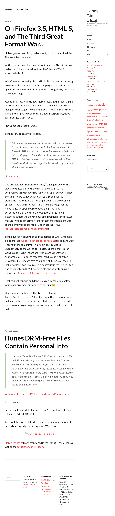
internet (101, 127)
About (89, 39)
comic (102, 117)
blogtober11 (97, 114)
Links (89, 51)
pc (105, 135)
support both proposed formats (38, 240)
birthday (89, 114)
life (97, 132)
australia (89, 110)
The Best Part (92, 76)
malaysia (90, 136)
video (91, 145)
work (96, 148)
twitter (103, 142)
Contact (90, 43)
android (95, 105)
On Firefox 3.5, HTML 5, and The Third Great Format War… (39, 36)
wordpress (91, 148)
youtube (101, 148)
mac (105, 132)
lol (100, 132)
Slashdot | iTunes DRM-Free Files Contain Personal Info (38, 393)
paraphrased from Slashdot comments (27, 228)
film (102, 120)
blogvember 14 (93, 117)
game (90, 124)
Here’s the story (14, 442)
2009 (90, 105)
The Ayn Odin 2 (92, 90)
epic (91, 120)
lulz (102, 132)
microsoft (96, 136)
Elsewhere (91, 47)
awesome (99, 110)
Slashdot (13, 176)
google (90, 127)
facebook (96, 120)
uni (88, 145)
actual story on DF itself (30, 446)
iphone (91, 131)
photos (103, 139)
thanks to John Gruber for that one (38, 272)
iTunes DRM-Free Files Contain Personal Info (37, 342)
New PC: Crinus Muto (94, 66)
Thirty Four (91, 71)
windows (100, 145)
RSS (88, 54)
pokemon (90, 142)
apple (101, 104)
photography (93, 139)
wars (95, 145)
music (102, 135)
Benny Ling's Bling (92, 15)
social (95, 142)
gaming (102, 123)
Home (89, 35)
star (99, 142)
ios (106, 127)
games (95, 124)
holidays (95, 127)
